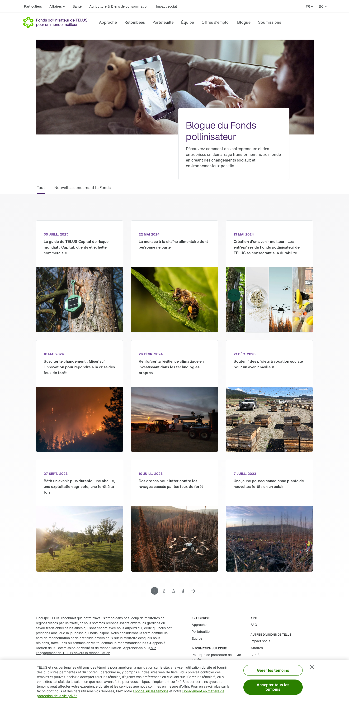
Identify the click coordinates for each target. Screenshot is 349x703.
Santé (77, 6)
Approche (108, 22)
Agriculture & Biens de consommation (118, 6)
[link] (108, 22)
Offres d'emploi (216, 22)
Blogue (243, 22)
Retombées (134, 22)
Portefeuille (163, 22)
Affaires (256, 647)
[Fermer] (312, 667)
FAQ (253, 624)
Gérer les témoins (273, 670)
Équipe (187, 22)
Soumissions (269, 22)
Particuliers (33, 6)
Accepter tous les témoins (273, 687)
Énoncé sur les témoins (150, 691)
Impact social (166, 6)
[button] (41, 189)
